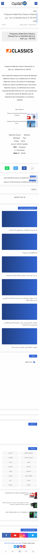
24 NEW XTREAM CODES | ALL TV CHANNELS (17, 512)
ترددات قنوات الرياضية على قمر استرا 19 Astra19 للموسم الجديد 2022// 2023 (20, 299)
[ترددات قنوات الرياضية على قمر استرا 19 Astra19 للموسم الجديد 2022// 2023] (19, 287)
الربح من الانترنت (28, 457)
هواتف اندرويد (28, 476)
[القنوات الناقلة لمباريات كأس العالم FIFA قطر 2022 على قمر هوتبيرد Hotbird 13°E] (19, 312)
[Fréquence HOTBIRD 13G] (19, 242)
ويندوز (10, 476)
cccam (28, 480)
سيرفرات (10, 467)
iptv (10, 480)
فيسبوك (28, 471)
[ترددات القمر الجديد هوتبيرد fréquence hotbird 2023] (19, 264)
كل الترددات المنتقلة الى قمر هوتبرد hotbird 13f (23, 230)
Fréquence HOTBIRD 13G (29, 253)
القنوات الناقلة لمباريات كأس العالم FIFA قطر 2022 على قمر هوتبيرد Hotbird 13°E (20, 324)
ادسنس (10, 453)
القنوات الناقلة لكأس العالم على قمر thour (24, 347)
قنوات (34, 11)
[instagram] (24, 535)
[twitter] (32, 535)
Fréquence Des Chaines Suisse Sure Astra (17, 122)
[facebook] (6, 535)
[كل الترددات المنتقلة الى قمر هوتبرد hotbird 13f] (19, 219)
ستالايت (28, 467)
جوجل (10, 462)
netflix (28, 485)
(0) (3, 25)
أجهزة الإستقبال (28, 453)
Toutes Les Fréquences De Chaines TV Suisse (17, 114)
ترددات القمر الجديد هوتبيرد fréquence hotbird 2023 (21, 275)
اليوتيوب (10, 457)
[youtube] (15, 535)
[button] (24, 168)
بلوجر (28, 462)
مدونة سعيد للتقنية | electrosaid (13, 543)
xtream (10, 485)
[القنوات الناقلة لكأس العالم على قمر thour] (19, 336)
